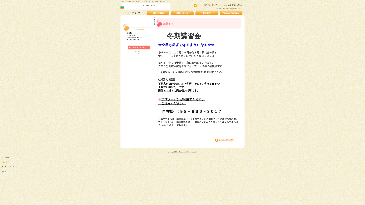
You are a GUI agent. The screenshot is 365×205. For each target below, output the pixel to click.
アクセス (138, 47)
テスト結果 (5, 162)
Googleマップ (139, 51)
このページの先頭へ (225, 140)
